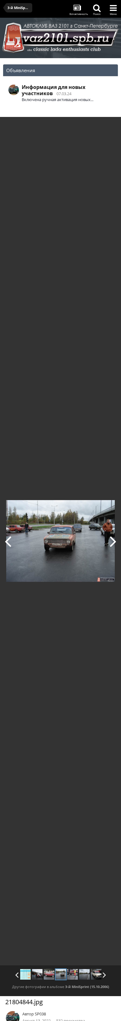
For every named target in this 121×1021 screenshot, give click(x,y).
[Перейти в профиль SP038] (13, 90)
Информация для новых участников (53, 90)
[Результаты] (25, 974)
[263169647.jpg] (84, 974)
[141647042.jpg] (8, 541)
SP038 (40, 1014)
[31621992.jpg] (96, 974)
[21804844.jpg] (61, 974)
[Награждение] (37, 974)
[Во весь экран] (109, 126)
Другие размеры (80, 126)
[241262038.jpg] (113, 541)
